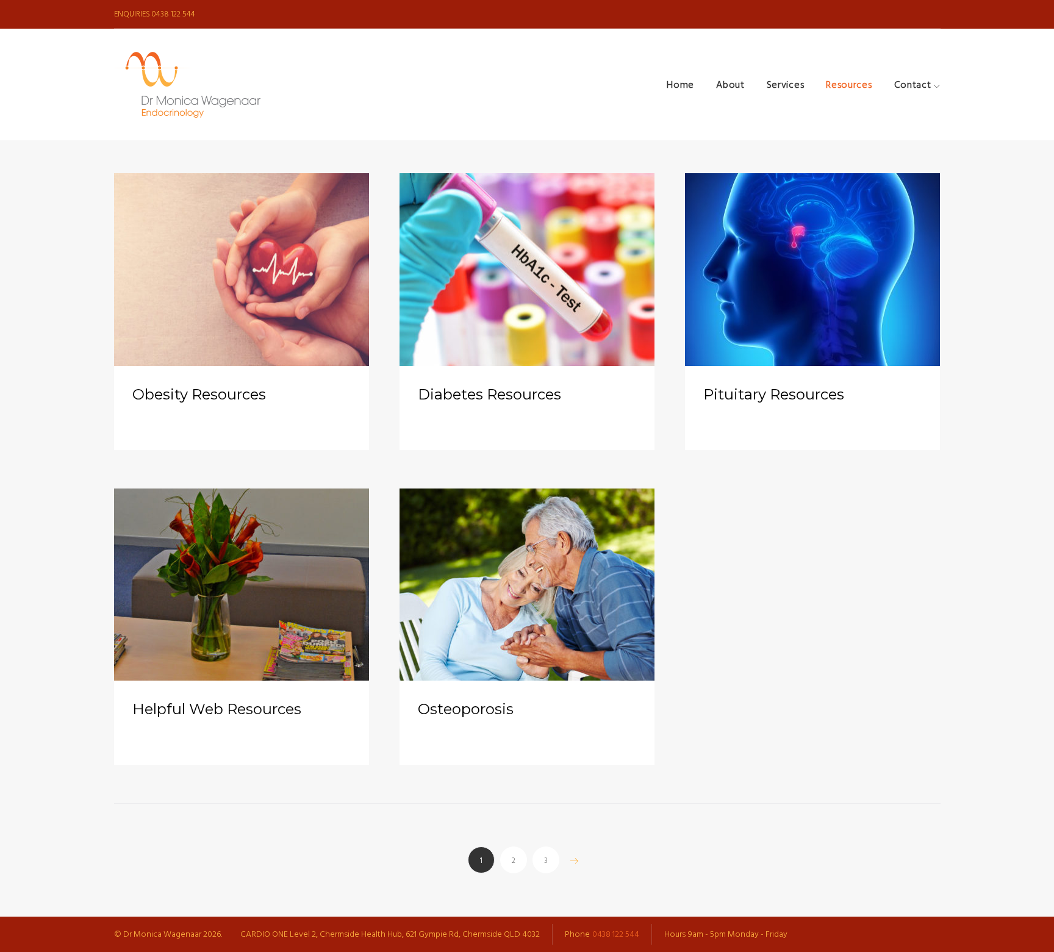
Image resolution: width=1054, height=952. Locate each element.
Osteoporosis (466, 709)
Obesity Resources (199, 394)
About (730, 85)
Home (680, 85)
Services (786, 85)
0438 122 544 (173, 14)
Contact (912, 85)
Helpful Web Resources (216, 709)
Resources (849, 85)
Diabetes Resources (489, 394)
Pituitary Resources (773, 394)
